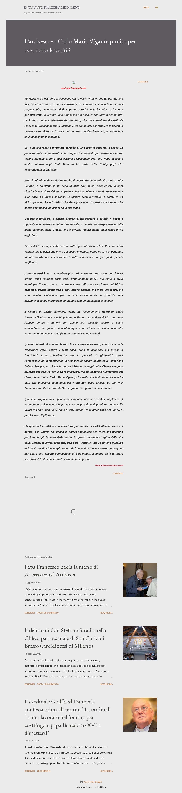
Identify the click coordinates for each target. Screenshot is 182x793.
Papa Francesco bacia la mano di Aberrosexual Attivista (61, 570)
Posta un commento (48, 613)
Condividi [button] (143, 82)
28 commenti (43, 771)
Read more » (106, 613)
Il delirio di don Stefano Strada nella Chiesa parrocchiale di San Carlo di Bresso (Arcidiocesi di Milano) (65, 637)
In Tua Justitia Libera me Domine (52, 7)
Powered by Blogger (92, 782)
